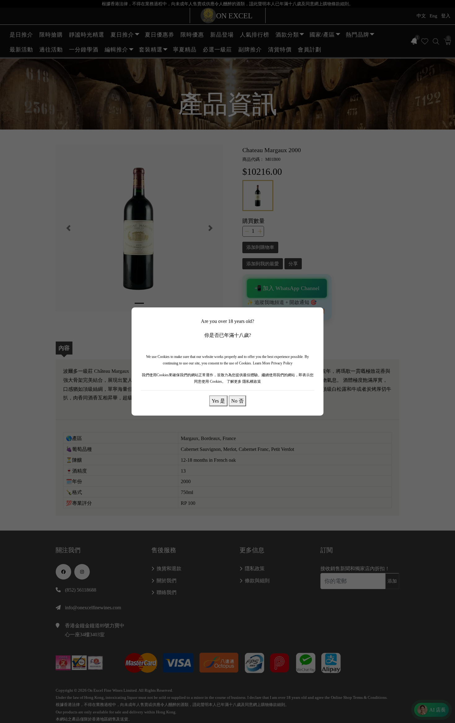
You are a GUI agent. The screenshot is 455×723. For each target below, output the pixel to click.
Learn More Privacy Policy (272, 363)
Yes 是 (218, 400)
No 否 (237, 400)
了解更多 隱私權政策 (244, 381)
